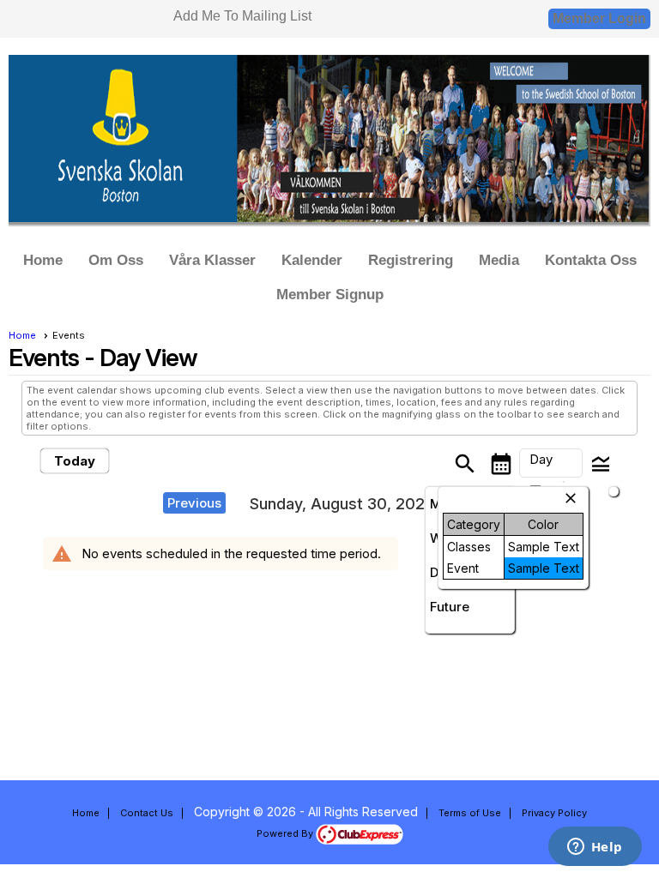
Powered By (286, 833)
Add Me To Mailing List (242, 16)
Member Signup (330, 294)
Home (43, 260)
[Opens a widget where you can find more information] (594, 848)
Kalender (311, 260)
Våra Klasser (212, 260)
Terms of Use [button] (469, 813)
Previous (194, 503)
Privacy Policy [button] (554, 813)
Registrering (410, 260)
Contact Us (146, 813)
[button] (551, 463)
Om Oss (115, 260)
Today (74, 461)
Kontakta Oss (591, 260)
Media (499, 260)
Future (449, 606)
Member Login (599, 18)
